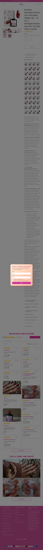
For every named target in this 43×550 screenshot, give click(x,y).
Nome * (13, 271)
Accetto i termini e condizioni (18, 279)
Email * (13, 275)
